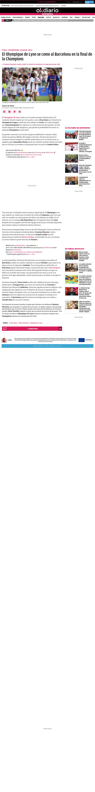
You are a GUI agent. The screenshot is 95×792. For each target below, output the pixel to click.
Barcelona (41, 17)
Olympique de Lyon (36, 323)
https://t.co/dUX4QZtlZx (16, 252)
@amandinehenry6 (22, 152)
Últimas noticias (6, 17)
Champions (65, 17)
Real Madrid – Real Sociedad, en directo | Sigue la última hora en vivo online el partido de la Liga (41, 20)
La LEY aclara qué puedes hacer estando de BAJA (23, 5)
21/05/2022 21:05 (7, 108)
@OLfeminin (37, 152)
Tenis (71, 17)
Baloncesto (56, 17)
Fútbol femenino (23, 323)
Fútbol (34, 17)
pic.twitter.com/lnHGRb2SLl (33, 252)
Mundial (27, 17)
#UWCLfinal (49, 152)
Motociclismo (86, 17)
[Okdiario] (47, 10)
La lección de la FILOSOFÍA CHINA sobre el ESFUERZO (49, 5)
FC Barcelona (13, 323)
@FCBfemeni (47, 247)
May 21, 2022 (30, 157)
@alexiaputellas (20, 245)
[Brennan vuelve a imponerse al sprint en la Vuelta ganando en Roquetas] (72, 158)
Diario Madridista (18, 17)
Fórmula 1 (77, 17)
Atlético (48, 17)
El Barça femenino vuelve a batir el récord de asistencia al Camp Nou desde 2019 (32, 64)
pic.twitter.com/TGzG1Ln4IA (32, 155)
